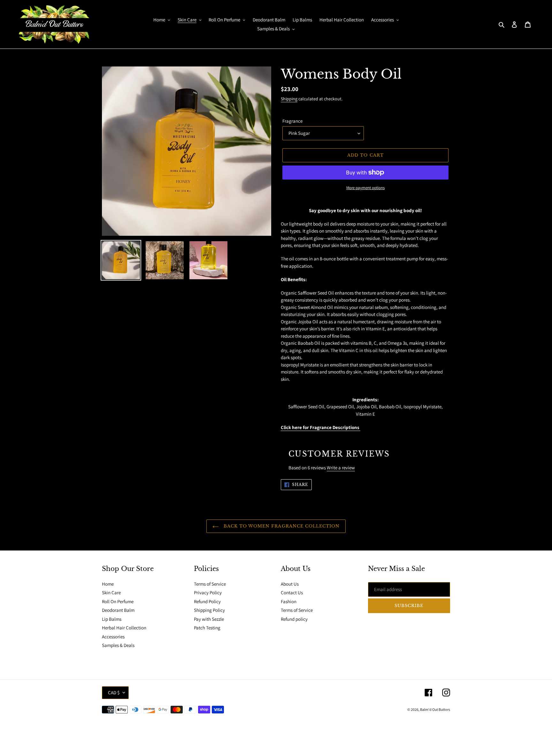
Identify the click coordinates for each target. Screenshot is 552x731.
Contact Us (292, 592)
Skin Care (111, 592)
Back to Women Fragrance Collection (281, 526)
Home (108, 584)
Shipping (289, 99)
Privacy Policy (208, 592)
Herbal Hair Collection (124, 628)
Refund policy (294, 619)
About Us (290, 584)
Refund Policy (207, 601)
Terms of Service (210, 584)
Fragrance (292, 121)
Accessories (113, 637)
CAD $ (113, 692)
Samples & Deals (118, 645)
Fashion (288, 601)
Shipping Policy (209, 610)
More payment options (365, 187)
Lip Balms (111, 619)
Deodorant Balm (118, 610)
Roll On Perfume (118, 601)
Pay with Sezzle (209, 619)
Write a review (341, 468)
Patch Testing (207, 628)
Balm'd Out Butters (435, 709)
